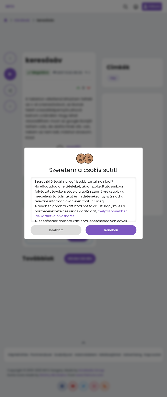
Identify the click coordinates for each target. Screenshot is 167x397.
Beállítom (56, 230)
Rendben (111, 230)
